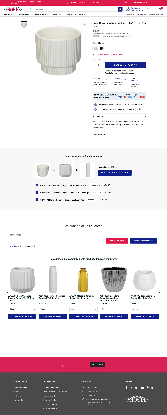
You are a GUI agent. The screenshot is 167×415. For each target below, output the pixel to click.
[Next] (159, 293)
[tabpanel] (58, 50)
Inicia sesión (18, 400)
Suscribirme (97, 364)
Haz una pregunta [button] (117, 240)
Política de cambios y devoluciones (56, 392)
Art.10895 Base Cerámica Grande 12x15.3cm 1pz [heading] (143, 297)
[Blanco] (95, 48)
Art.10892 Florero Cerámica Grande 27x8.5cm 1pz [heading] (52, 297)
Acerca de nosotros (20, 387)
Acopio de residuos (50, 408)
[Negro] (101, 48)
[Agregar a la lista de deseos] (84, 23)
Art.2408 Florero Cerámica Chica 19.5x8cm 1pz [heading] (81, 297)
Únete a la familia (156, 14)
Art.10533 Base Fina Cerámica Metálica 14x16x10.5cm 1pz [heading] (109, 298)
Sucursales (129, 14)
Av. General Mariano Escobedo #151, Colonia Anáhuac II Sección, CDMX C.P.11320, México (99, 402)
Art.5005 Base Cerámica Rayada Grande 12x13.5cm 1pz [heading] (21, 298)
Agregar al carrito (125, 65)
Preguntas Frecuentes (51, 387)
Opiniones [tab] (14, 246)
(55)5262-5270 (137, 10)
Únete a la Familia (49, 400)
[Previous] (8, 293)
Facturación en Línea (50, 396)
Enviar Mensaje (91, 387)
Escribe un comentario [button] (143, 240)
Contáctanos (90, 395)
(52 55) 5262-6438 (92, 391)
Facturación (141, 14)
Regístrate (17, 396)
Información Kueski (50, 404)
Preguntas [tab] (28, 246)
